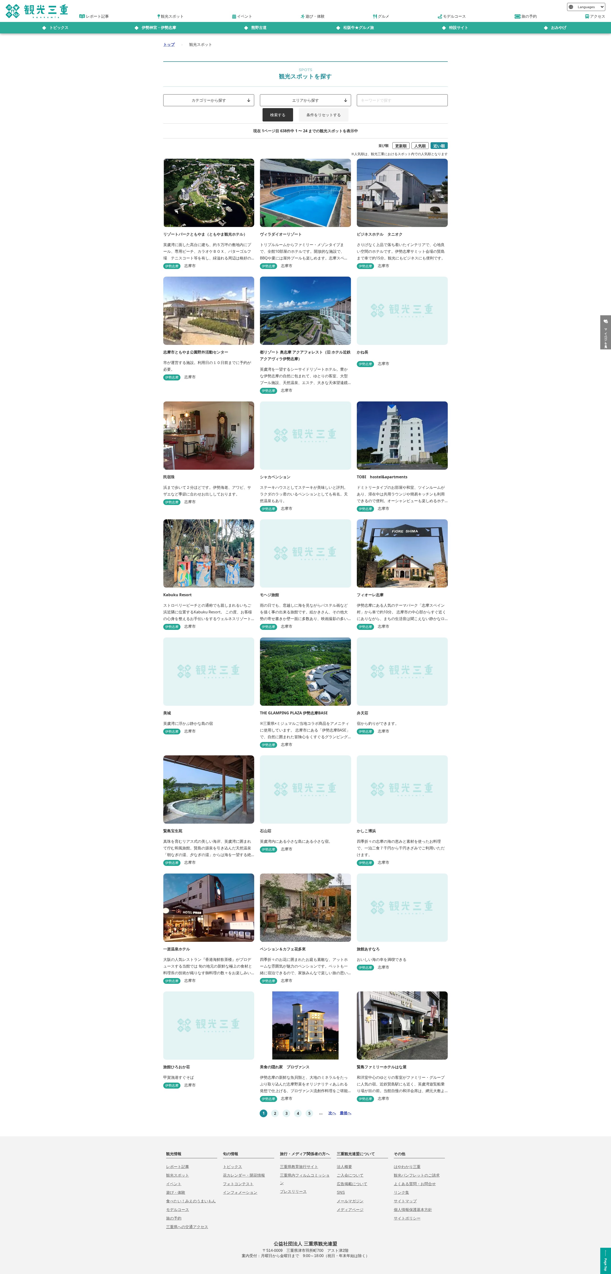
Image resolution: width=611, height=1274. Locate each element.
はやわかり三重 (407, 1167)
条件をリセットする (323, 114)
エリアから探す (305, 100)
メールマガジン (350, 1201)
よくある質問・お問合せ (415, 1184)
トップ (169, 44)
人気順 (420, 145)
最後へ (345, 1113)
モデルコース (177, 1210)
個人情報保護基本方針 (413, 1210)
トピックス (58, 28)
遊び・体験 (175, 1192)
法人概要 (344, 1167)
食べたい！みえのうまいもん (191, 1201)
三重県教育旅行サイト (299, 1167)
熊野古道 (259, 28)
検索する (277, 114)
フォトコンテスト (238, 1184)
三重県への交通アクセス (187, 1227)
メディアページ (350, 1210)
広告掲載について (352, 1184)
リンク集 (401, 1192)
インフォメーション (240, 1192)
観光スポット (177, 1175)
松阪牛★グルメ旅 (358, 28)
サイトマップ (405, 1201)
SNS (341, 1192)
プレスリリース (293, 1192)
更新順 (401, 145)
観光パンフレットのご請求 (417, 1175)
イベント (173, 1184)
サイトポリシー (407, 1218)
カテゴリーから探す (209, 100)
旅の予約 (173, 1218)
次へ (332, 1113)
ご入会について (350, 1175)
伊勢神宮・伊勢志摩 (159, 28)
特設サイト (458, 28)
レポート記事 (177, 1167)
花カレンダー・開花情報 (244, 1175)
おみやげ (558, 28)
